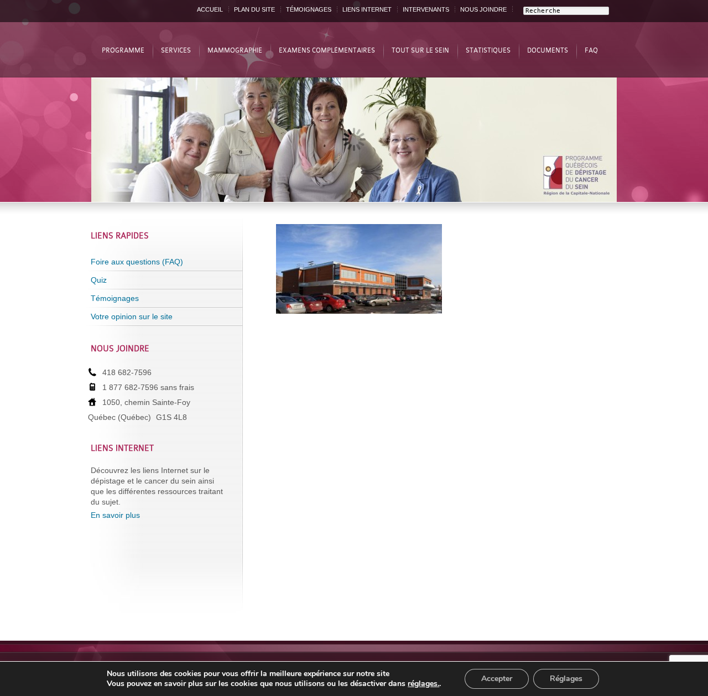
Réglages (566, 678)
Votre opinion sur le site (132, 316)
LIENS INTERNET (367, 9)
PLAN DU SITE (254, 9)
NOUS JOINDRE (483, 9)
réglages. (423, 684)
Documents (547, 50)
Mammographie (234, 50)
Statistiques (488, 50)
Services (176, 50)
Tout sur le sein (420, 50)
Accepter (496, 678)
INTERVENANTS (426, 9)
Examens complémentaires (327, 50)
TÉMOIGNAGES (308, 9)
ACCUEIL (210, 9)
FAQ (591, 50)
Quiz (99, 280)
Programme (123, 50)
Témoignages (115, 298)
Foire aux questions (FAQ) (137, 261)
